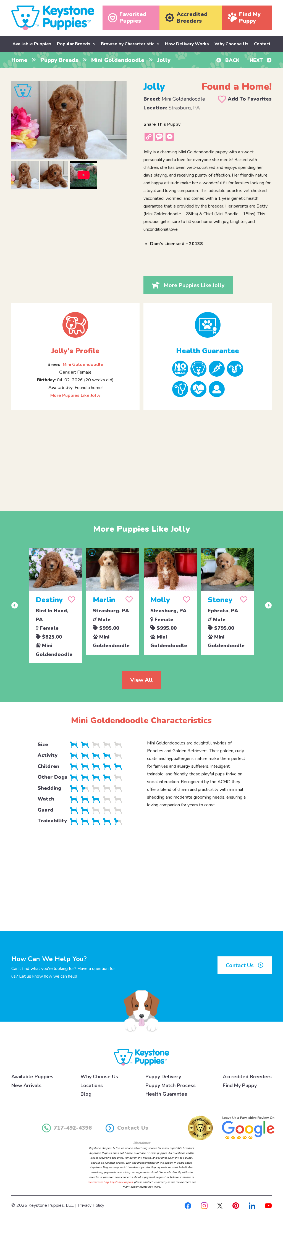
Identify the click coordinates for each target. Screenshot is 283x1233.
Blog (85, 1094)
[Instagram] (204, 1205)
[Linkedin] (252, 1205)
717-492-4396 (73, 1128)
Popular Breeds (73, 44)
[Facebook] (188, 1205)
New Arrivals (26, 1085)
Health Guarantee (166, 1094)
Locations (91, 1085)
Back (232, 60)
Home (19, 60)
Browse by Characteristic (127, 44)
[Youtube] (268, 1205)
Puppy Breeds (59, 60)
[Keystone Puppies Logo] (141, 1057)
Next (257, 60)
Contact (262, 44)
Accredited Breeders (247, 1076)
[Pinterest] (235, 1205)
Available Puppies (31, 44)
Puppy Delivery (163, 1076)
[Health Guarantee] (207, 325)
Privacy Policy (91, 1205)
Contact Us (240, 965)
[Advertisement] (141, 456)
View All (141, 680)
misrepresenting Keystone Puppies (110, 1182)
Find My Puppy (240, 1085)
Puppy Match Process (170, 1085)
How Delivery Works (187, 44)
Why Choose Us (231, 44)
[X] (220, 1205)
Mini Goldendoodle (117, 60)
